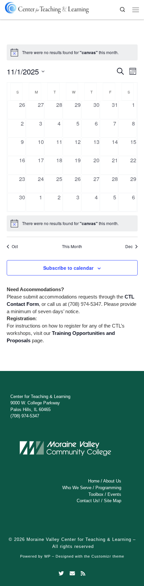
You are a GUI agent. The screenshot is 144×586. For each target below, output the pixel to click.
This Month (72, 246)
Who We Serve (76, 487)
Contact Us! (88, 500)
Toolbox (95, 494)
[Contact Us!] (72, 573)
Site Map (112, 500)
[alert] (72, 223)
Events (114, 494)
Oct (15, 246)
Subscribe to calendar (68, 267)
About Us (112, 480)
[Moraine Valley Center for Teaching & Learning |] (47, 6)
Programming (108, 487)
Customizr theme (107, 556)
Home (93, 480)
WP (47, 556)
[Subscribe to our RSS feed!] (83, 573)
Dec (129, 246)
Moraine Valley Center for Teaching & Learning (78, 539)
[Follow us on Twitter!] (61, 573)
